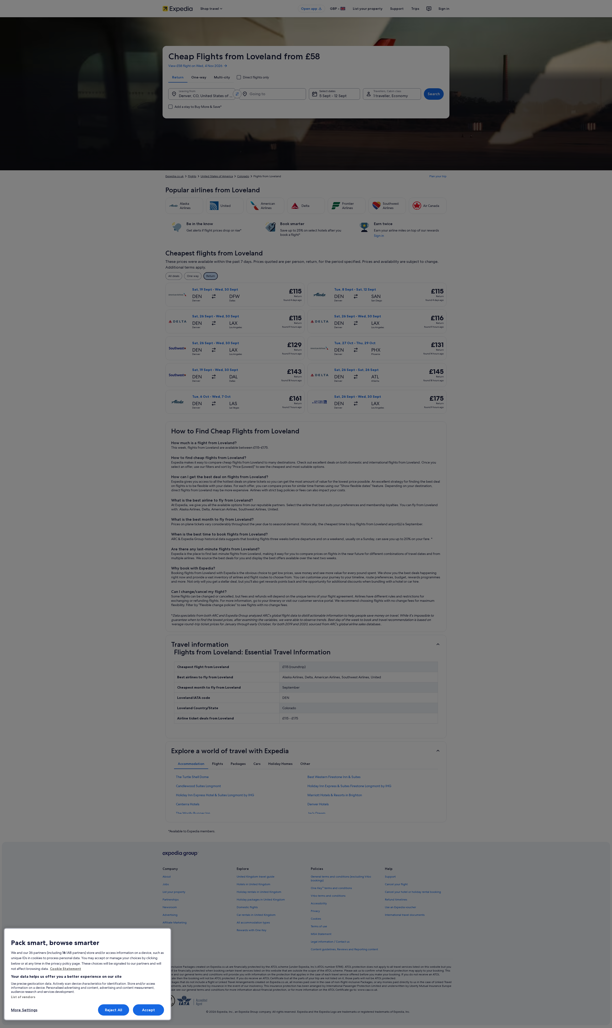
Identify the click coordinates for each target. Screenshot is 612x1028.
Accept (148, 1010)
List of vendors (23, 997)
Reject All (113, 1010)
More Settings (24, 1010)
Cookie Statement (65, 969)
